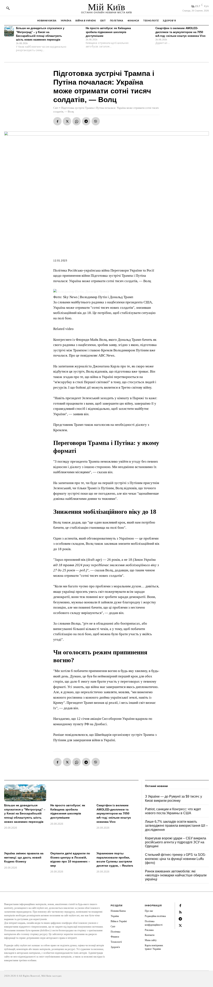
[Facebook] (57, 121)
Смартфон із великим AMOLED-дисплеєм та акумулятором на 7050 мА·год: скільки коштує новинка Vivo (180, 32)
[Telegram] (86, 121)
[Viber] (96, 121)
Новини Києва (118, 910)
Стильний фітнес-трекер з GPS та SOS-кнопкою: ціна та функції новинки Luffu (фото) (175, 858)
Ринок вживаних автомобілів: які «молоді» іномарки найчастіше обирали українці (176, 875)
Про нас (149, 910)
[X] (67, 121)
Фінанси (115, 936)
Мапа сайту (151, 940)
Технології (116, 941)
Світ (55, 107)
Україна (115, 916)
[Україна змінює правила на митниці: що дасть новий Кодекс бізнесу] (25, 841)
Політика (115, 931)
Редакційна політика (155, 916)
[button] (8, 8)
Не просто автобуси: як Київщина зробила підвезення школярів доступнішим (108, 32)
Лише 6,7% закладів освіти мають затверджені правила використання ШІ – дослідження (176, 825)
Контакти (149, 935)
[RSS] (180, 912)
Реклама (149, 930)
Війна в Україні (119, 921)
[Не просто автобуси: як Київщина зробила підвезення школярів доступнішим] (79, 31)
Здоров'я (115, 947)
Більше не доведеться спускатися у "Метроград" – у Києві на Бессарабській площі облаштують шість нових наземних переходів (24, 813)
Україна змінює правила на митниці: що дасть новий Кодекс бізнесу (23, 857)
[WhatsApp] (76, 121)
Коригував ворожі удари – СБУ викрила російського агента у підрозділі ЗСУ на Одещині (175, 842)
